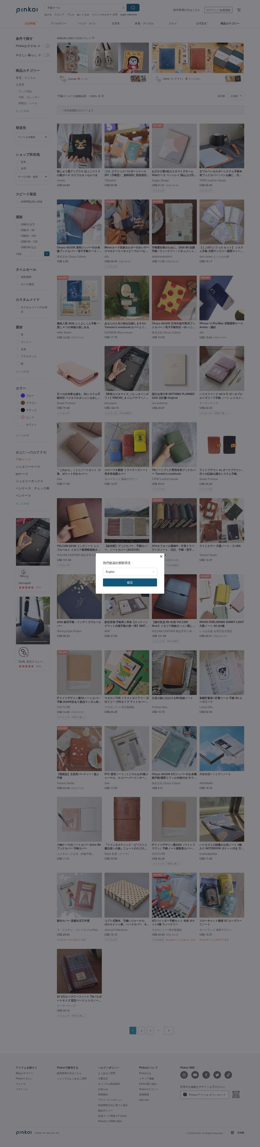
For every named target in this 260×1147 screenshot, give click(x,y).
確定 (130, 582)
